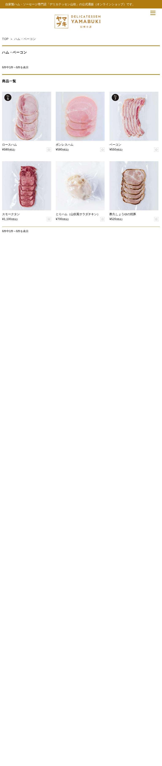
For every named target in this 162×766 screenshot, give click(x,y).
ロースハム (9, 144)
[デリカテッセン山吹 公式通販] (77, 27)
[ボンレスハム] (80, 116)
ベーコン (115, 144)
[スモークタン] (26, 185)
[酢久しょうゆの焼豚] (133, 185)
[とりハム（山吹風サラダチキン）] (80, 185)
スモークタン (11, 214)
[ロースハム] (26, 116)
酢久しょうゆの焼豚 (122, 214)
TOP (5, 39)
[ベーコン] (133, 116)
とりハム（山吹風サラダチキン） (78, 214)
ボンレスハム (64, 144)
